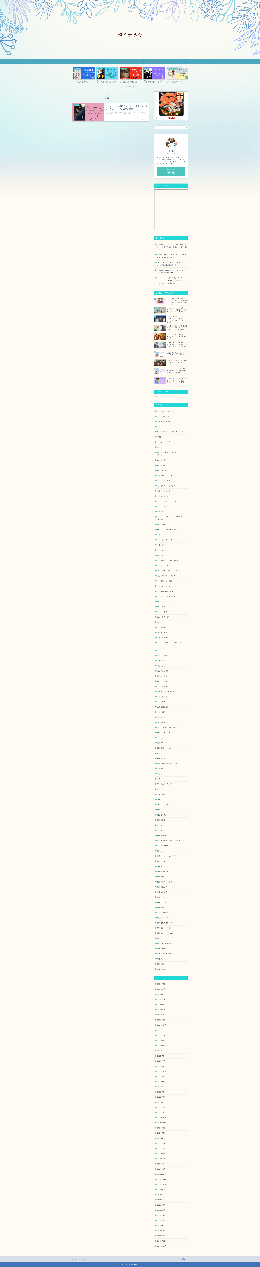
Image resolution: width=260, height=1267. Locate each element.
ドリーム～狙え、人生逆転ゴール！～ (170, 644)
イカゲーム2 (161, 511)
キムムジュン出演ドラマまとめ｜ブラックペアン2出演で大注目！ (171, 271)
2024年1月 (161, 1015)
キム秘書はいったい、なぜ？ (167, 560)
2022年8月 (161, 1076)
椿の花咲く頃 (162, 835)
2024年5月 (161, 999)
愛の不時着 (161, 794)
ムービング (161, 702)
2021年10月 (162, 1128)
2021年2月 (161, 1164)
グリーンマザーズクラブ (166, 576)
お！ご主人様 (162, 470)
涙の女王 (160, 866)
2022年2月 (161, 1107)
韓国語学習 (161, 969)
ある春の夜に (162, 460)
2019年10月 (162, 1246)
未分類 (159, 825)
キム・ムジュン (163, 555)
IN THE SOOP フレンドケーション (170, 432)
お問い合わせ (127, 62)
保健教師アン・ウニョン (166, 748)
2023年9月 (161, 1030)
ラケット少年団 (163, 722)
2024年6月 (161, 994)
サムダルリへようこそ (165, 591)
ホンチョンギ (162, 681)
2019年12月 (162, 1236)
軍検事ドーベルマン (164, 928)
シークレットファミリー (166, 607)
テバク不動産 (162, 627)
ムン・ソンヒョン (163, 697)
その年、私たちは (163, 481)
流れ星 (159, 851)
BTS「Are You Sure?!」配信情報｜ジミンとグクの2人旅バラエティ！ (171, 263)
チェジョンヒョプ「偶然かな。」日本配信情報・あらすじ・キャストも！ (171, 256)
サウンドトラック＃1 (165, 586)
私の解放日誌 (162, 902)
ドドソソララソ (163, 637)
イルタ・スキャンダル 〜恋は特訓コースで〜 (169, 518)
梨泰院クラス (162, 830)
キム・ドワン (162, 550)
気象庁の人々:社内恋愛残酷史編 (169, 841)
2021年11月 (162, 1123)
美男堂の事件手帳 (163, 913)
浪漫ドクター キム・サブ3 (167, 856)
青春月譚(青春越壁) (164, 954)
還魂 (158, 938)
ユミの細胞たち (163, 707)
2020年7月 (161, 1200)
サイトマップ (171, 62)
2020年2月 (161, 1226)
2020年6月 (161, 1205)
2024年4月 (161, 1005)
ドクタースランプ (163, 632)
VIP (158, 447)
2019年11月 (162, 1241)
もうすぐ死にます (163, 491)
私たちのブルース (163, 897)
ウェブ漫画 (161, 524)
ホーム (83, 62)
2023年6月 (161, 1046)
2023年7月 (161, 1040)
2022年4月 (161, 1097)
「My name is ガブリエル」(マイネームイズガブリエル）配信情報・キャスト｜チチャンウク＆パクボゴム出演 (172, 280)
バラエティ (161, 666)
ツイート (157, 397)
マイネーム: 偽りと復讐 (166, 692)
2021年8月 (161, 1138)
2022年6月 (161, 1087)
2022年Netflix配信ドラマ (167, 411)
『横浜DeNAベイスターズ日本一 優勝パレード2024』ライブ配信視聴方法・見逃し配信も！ (172, 246)
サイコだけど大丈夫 (164, 581)
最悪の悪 (160, 810)
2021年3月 (161, 1159)
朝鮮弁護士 (161, 820)
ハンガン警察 (162, 655)
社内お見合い (162, 887)
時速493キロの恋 (163, 805)
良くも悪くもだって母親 (166, 923)
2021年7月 (161, 1143)
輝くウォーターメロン (165, 933)
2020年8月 (161, 1195)
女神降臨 (160, 769)
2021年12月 (162, 1118)
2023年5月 (161, 1051)
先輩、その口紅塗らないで (167, 763)
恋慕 (158, 774)
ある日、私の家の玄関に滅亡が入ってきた (170, 453)
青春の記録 (161, 949)
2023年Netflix (163, 416)
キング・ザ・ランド (164, 566)
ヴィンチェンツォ (163, 733)
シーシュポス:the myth (166, 612)
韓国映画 (160, 964)
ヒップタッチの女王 (164, 671)
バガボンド (161, 661)
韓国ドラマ (161, 959)
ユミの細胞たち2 (163, 712)
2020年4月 (161, 1215)
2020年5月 (161, 1210)
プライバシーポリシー (149, 62)
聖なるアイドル (163, 918)
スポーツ (160, 622)
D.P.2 (159, 427)
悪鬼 (158, 779)
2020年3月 (161, 1220)
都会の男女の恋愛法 (164, 943)
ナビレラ (160, 650)
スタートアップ (163, 617)
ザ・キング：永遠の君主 (166, 596)
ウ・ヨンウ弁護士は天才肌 (167, 530)
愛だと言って (162, 789)
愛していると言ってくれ (166, 784)
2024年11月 (162, 984)
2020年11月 (162, 1179)
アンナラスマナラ (163, 506)
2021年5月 (161, 1148)
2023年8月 (161, 1035)
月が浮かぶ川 (162, 815)
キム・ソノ (161, 545)
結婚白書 (160, 907)
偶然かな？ (161, 758)
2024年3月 (161, 1010)
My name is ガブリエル (166, 442)
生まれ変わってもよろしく (167, 882)
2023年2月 (161, 1061)
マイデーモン (162, 686)
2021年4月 (161, 1154)
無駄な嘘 (160, 877)
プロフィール (105, 62)
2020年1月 (161, 1231)
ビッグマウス (162, 676)
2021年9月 (161, 1133)
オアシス (160, 535)
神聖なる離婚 (162, 892)
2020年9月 (161, 1190)
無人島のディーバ (163, 871)
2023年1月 (161, 1066)
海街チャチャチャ (163, 861)
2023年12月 (162, 1020)
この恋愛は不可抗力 (164, 476)
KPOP (159, 437)
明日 (158, 799)
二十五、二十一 (163, 738)
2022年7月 (161, 1082)
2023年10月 (162, 1025)
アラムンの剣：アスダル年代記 (168, 501)
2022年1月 (161, 1112)
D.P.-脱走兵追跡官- (164, 421)
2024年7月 (161, 989)
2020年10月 (162, 1184)
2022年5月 (161, 1092)
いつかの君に (162, 465)
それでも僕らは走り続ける (167, 486)
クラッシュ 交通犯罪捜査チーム (168, 571)
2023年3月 (161, 1056)
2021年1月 (161, 1169)
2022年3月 (161, 1102)
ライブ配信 (161, 717)
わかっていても (163, 496)
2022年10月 (162, 1071)
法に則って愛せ (163, 846)
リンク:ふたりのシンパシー (167, 728)
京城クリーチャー (163, 743)
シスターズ (161, 602)
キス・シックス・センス (166, 540)
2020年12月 (162, 1174)
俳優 (158, 753)
